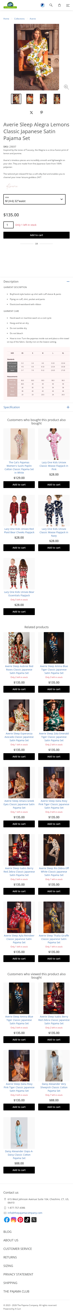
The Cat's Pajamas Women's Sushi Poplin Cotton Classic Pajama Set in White (19, 467)
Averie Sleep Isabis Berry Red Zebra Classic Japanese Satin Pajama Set (19, 872)
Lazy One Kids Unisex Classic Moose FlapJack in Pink (54, 466)
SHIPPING (10, 1283)
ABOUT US (10, 1240)
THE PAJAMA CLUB (16, 1291)
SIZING (8, 1265)
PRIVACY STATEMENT (18, 1274)
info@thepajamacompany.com (25, 1212)
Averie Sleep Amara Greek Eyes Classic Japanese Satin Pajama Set (19, 804)
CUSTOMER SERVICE (17, 1248)
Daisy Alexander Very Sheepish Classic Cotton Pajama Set (54, 1087)
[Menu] (68, 5)
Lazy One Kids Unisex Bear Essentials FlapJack (19, 593)
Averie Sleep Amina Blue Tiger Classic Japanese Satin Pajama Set (54, 670)
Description (11, 281)
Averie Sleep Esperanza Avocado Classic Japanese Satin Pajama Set (19, 737)
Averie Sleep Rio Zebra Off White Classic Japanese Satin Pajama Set (54, 872)
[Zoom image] (67, 87)
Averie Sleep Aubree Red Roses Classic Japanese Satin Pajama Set (19, 670)
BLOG (7, 1231)
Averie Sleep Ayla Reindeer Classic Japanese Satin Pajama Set (19, 939)
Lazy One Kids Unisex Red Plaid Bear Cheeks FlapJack (19, 530)
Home (6, 18)
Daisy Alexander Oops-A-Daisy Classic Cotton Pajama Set (19, 1155)
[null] (31, 112)
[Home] (8, 5)
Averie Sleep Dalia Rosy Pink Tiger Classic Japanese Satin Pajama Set (54, 804)
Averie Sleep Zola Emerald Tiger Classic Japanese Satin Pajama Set (54, 737)
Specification (12, 407)
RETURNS (10, 1257)
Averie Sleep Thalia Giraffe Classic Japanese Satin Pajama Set (54, 939)
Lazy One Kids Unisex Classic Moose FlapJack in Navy (54, 532)
